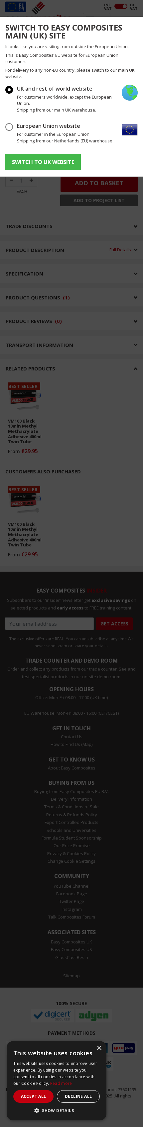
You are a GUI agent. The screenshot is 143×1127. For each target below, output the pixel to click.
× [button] (98, 1048)
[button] (56, 1110)
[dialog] (56, 1080)
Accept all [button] (33, 1096)
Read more (61, 1083)
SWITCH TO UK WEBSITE (43, 162)
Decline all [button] (78, 1096)
